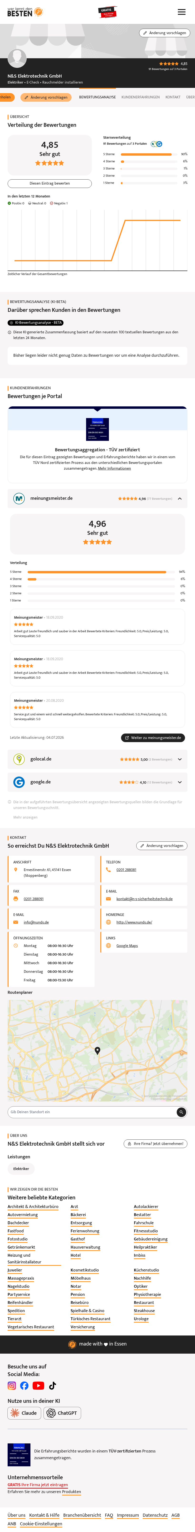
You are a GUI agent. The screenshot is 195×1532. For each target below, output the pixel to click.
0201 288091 (34, 899)
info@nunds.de (36, 923)
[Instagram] (12, 1385)
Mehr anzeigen (25, 817)
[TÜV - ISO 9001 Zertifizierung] (19, 1454)
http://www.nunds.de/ (134, 923)
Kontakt (173, 97)
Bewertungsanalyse (97, 97)
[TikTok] (52, 1385)
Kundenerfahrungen (141, 97)
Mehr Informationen (114, 469)
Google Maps (127, 946)
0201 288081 (126, 870)
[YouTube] (38, 1385)
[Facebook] (24, 1385)
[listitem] (33, 1207)
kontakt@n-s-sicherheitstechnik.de (145, 899)
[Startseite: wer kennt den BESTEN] (25, 11)
